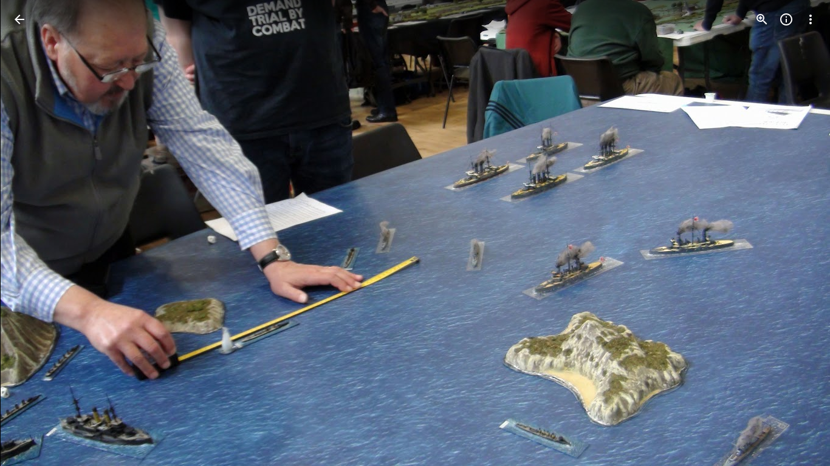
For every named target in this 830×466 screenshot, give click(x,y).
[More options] (810, 19)
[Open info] (786, 19)
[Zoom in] (762, 19)
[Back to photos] (19, 19)
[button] (34, 233)
